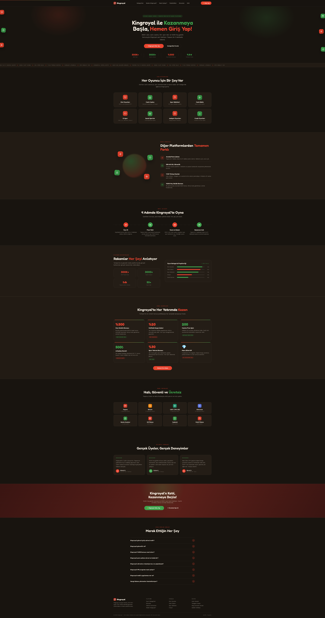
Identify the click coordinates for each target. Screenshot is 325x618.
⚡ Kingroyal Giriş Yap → (153, 46)
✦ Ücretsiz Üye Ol (172, 508)
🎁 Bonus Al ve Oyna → (162, 368)
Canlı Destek (195, 601)
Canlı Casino (172, 603)
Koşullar (209, 615)
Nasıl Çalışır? (163, 3)
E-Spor (171, 607)
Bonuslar (181, 3)
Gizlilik (204, 615)
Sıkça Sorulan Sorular (197, 605)
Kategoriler (140, 3)
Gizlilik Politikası (196, 607)
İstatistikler (173, 3)
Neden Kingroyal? (151, 3)
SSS (188, 3)
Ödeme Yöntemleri (151, 605)
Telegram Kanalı (196, 603)
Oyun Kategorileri (151, 601)
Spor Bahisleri (172, 605)
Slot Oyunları (172, 601)
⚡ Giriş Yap (206, 3)
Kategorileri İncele (173, 46)
